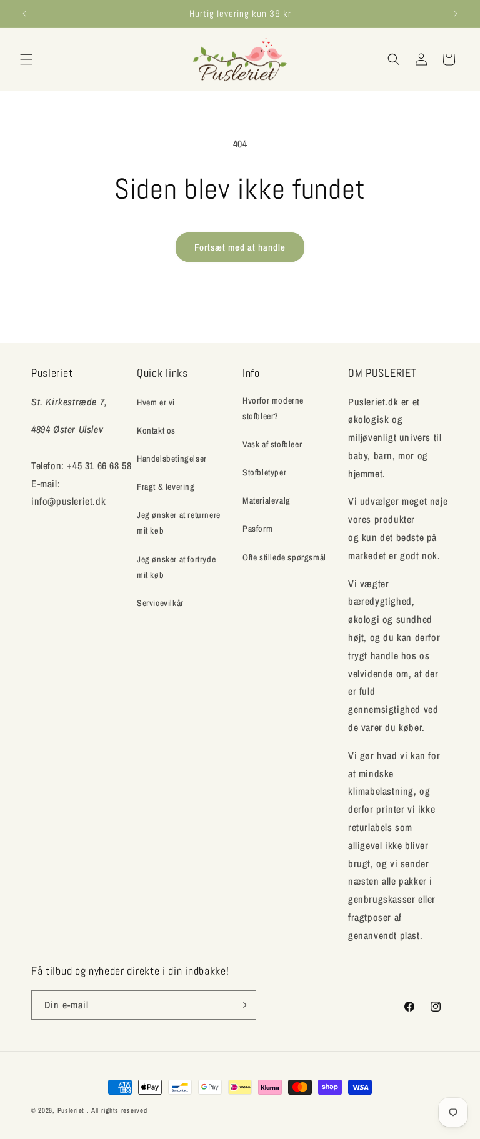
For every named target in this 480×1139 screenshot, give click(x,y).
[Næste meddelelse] (455, 13)
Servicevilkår (160, 603)
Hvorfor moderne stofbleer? (273, 408)
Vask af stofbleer (272, 444)
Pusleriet (71, 1110)
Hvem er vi (156, 402)
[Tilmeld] (242, 1005)
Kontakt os (156, 430)
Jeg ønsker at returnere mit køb (179, 522)
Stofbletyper (264, 472)
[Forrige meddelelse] (24, 13)
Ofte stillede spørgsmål (284, 557)
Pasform (257, 528)
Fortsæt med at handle (240, 247)
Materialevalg (266, 500)
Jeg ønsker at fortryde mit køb (176, 567)
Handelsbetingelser (172, 458)
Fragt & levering (166, 486)
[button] (26, 59)
